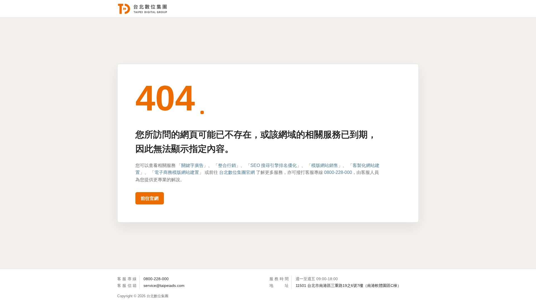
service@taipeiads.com (164, 285)
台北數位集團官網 (237, 172)
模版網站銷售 (324, 165)
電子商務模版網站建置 (176, 172)
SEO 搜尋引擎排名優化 (273, 165)
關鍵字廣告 (192, 165)
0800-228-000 (338, 172)
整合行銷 (227, 165)
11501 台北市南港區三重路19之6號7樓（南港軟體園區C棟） (348, 285)
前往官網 (150, 198)
